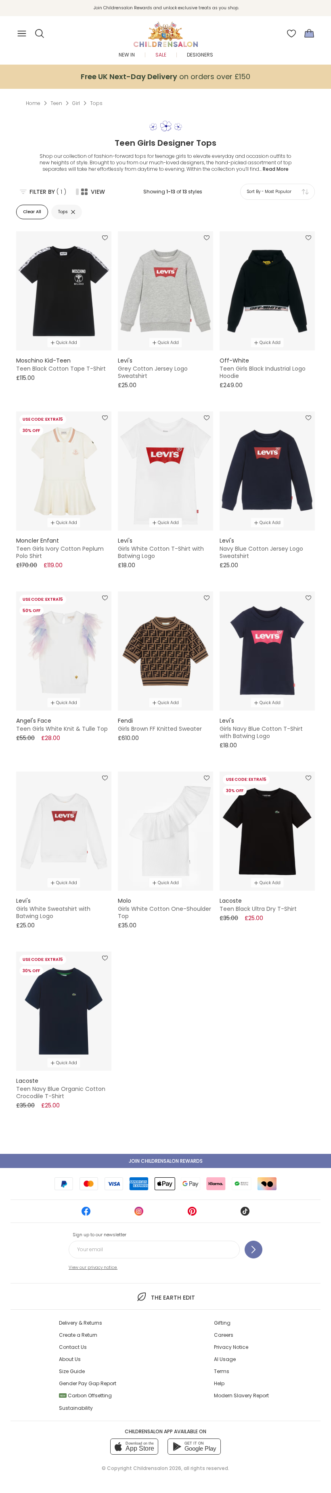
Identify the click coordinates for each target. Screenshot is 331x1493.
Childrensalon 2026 (157, 1468)
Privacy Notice (231, 1347)
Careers (223, 1335)
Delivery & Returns (80, 1322)
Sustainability (76, 1408)
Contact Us (73, 1347)
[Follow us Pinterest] (192, 1213)
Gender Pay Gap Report (87, 1383)
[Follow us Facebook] (86, 1213)
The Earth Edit (173, 1298)
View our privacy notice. (93, 1267)
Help (219, 1383)
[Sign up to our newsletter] (253, 1249)
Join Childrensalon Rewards (166, 1160)
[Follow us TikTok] (245, 1213)
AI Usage (225, 1359)
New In (127, 54)
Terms (221, 1371)
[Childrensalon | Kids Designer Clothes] (165, 31)
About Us (70, 1359)
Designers (200, 54)
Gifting (222, 1322)
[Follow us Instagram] (138, 1213)
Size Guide (72, 1371)
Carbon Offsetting (86, 1395)
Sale (160, 54)
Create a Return (78, 1335)
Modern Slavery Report (241, 1395)
